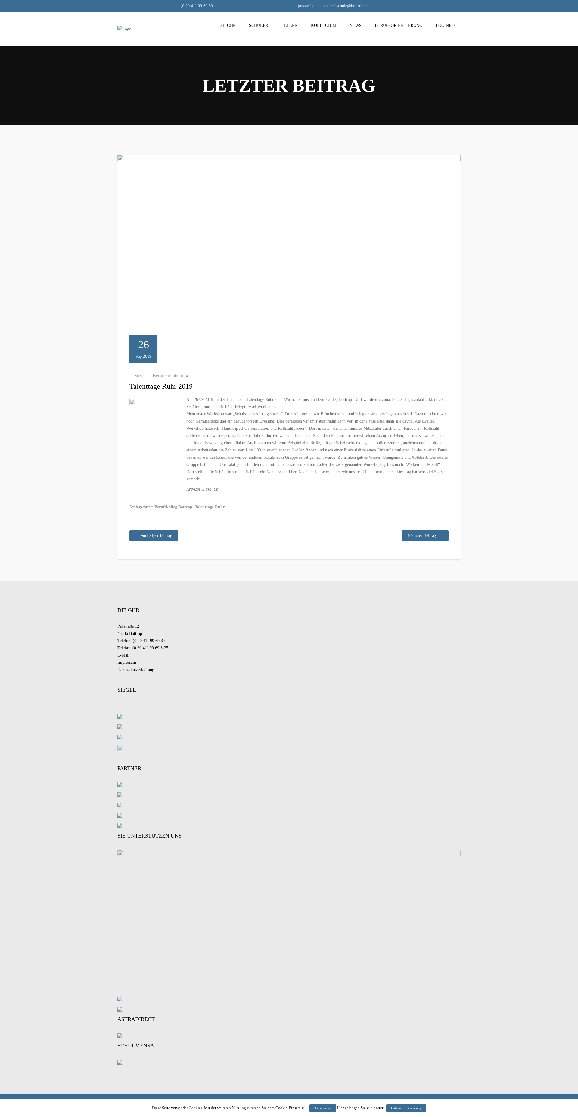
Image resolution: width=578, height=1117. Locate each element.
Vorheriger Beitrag (156, 535)
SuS (138, 375)
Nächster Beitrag (422, 535)
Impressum (126, 662)
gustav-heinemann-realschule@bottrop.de (332, 6)
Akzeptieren (322, 1108)
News (356, 25)
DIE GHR (227, 25)
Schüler (258, 25)
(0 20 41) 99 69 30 (196, 6)
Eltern (289, 25)
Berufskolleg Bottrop (173, 507)
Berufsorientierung (398, 25)
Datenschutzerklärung (135, 669)
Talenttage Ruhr (210, 507)
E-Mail (123, 655)
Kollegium (323, 25)
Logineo (445, 25)
